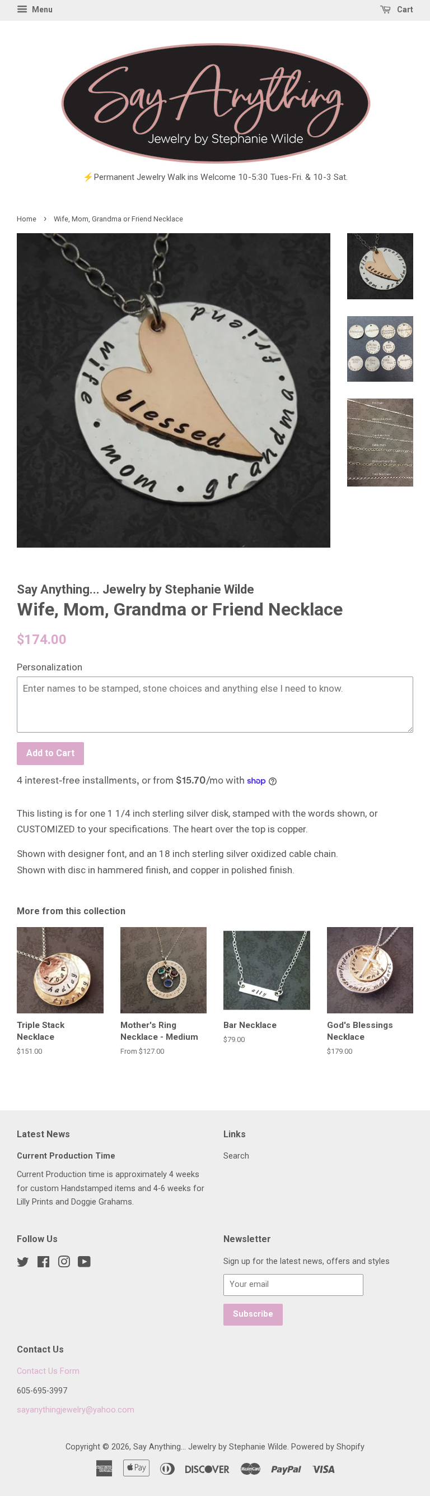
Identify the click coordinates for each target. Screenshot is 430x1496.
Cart (404, 9)
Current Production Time (66, 1156)
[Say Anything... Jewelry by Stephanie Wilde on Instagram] (64, 1264)
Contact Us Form (48, 1371)
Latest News (43, 1134)
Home (26, 219)
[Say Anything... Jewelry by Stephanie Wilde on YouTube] (84, 1264)
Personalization (49, 667)
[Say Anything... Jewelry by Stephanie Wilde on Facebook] (43, 1264)
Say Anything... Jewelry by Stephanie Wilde (210, 1447)
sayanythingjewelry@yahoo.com (75, 1410)
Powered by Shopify (327, 1447)
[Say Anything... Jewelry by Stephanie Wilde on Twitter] (23, 1264)
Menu (41, 9)
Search (236, 1156)
